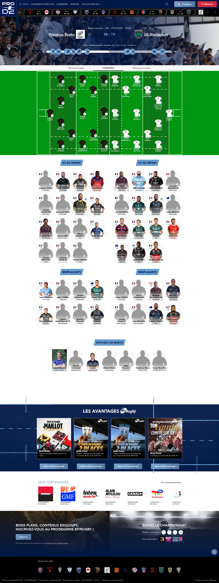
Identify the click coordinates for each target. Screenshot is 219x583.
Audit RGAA (87, 580)
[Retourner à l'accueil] (8, 8)
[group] (38, 12)
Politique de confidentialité (50, 580)
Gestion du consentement (112, 580)
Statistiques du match (142, 68)
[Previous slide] (208, 12)
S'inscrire (23, 536)
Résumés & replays (76, 68)
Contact (96, 580)
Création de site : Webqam (206, 580)
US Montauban (156, 34)
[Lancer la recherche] (167, 4)
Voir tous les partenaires (171, 482)
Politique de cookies (71, 580)
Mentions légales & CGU (12, 580)
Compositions (108, 67)
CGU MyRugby (30, 580)
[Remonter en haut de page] (214, 552)
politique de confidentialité (56, 543)
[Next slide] (215, 12)
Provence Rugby (62, 34)
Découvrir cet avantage (54, 466)
